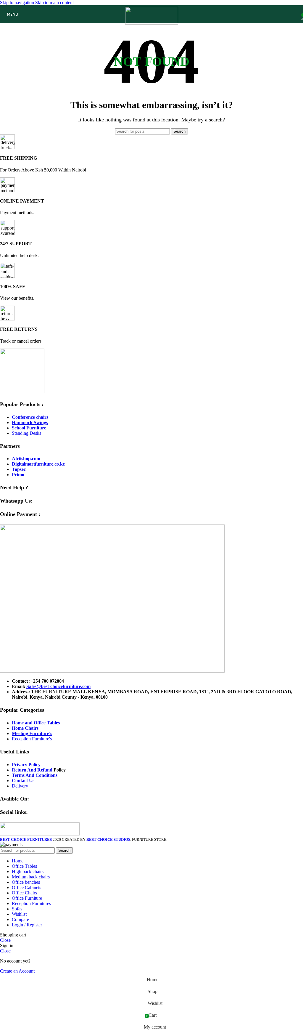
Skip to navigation (17, 2)
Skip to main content (54, 2)
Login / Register (27, 924)
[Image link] (22, 391)
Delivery (20, 785)
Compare (20, 919)
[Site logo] (151, 22)
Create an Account (17, 970)
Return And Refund (32, 769)
